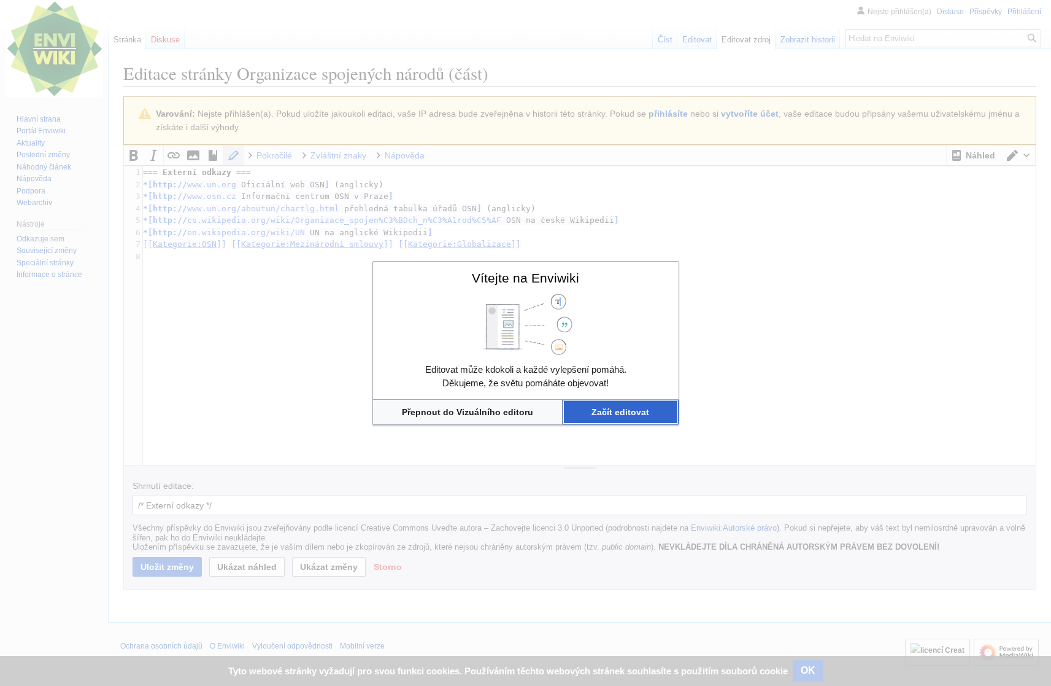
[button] (468, 412)
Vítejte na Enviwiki (525, 278)
